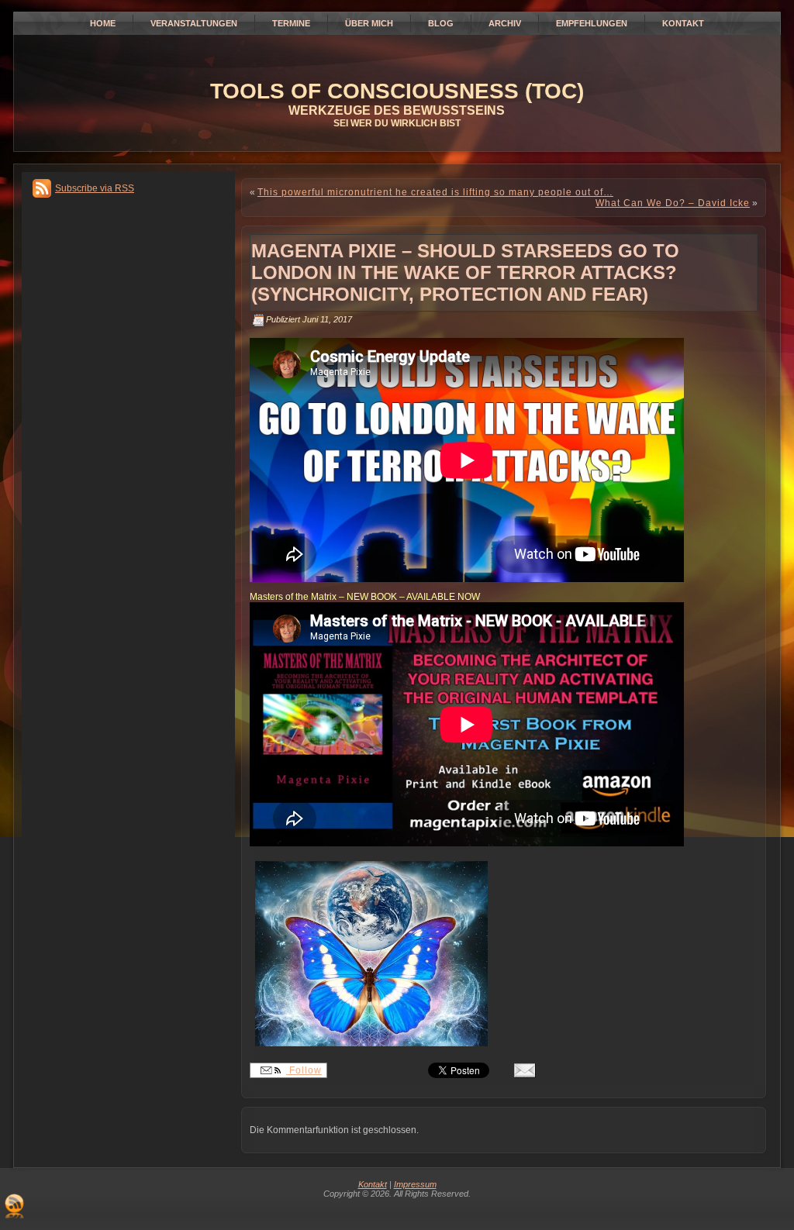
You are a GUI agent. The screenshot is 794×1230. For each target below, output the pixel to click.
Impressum (415, 1184)
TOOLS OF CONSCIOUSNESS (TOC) (397, 91)
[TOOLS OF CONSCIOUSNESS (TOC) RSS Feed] (14, 1206)
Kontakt (372, 1184)
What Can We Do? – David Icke (673, 203)
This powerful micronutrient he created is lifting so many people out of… (435, 192)
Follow (304, 1070)
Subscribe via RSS (94, 188)
